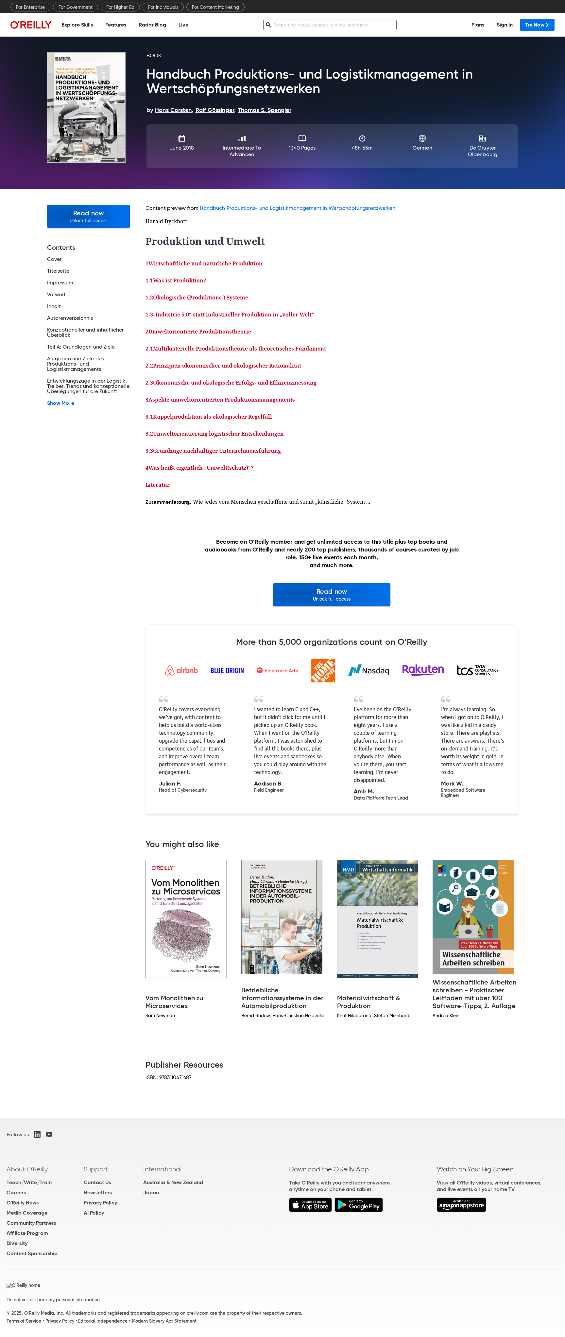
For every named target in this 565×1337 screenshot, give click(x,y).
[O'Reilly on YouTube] (49, 1134)
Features (115, 24)
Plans (477, 24)
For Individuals (163, 7)
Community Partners (31, 1223)
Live (183, 24)
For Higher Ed (120, 7)
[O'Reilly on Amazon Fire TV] (461, 1210)
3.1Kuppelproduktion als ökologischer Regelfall (209, 416)
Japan (151, 1192)
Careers (16, 1192)
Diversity (17, 1243)
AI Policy (94, 1212)
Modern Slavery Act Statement (164, 1321)
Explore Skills (77, 24)
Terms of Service (24, 1321)
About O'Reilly (27, 1169)
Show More (60, 403)
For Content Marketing (215, 7)
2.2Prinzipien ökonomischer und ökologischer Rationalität (223, 365)
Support (96, 1169)
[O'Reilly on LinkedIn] (37, 1134)
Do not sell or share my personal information (53, 1300)
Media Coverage (27, 1212)
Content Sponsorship (32, 1253)
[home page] (31, 24)
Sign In (505, 24)
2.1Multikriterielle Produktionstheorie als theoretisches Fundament (236, 348)
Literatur (158, 484)
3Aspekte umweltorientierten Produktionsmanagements (220, 399)
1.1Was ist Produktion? (176, 280)
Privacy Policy (100, 1202)
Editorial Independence (103, 1321)
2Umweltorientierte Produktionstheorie (198, 331)
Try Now (534, 24)
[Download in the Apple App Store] (310, 1210)
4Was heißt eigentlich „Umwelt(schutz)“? (200, 467)
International (162, 1169)
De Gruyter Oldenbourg (482, 151)
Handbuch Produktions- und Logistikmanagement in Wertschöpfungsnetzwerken (298, 208)
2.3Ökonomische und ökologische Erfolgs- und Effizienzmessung (231, 382)
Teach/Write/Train (29, 1182)
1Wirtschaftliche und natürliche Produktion (204, 263)
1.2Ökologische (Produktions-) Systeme (197, 297)
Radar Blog (152, 24)
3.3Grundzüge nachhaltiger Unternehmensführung (213, 450)
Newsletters (98, 1192)
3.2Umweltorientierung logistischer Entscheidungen (215, 433)
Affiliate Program (27, 1233)
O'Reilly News (23, 1202)
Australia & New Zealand (173, 1182)
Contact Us (97, 1182)
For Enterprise (30, 7)
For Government (76, 7)
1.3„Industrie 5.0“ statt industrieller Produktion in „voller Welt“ (230, 314)
